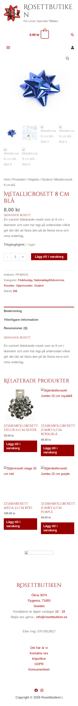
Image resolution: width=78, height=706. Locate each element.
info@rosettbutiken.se (51, 617)
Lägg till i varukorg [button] (13, 446)
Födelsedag (25, 280)
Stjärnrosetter (24, 285)
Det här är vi (39, 648)
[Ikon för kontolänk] (72, 47)
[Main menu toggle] (8, 47)
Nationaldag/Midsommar (49, 280)
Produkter (19, 179)
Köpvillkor (39, 659)
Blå (15, 291)
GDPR (39, 664)
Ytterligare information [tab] (21, 319)
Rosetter (9, 285)
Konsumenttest (39, 669)
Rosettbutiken (48, 11)
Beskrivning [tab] (13, 311)
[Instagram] (42, 690)
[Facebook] (36, 690)
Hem (7, 179)
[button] (72, 34)
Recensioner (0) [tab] (15, 328)
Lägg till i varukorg (49, 256)
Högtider (33, 179)
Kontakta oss (39, 653)
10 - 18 (60, 611)
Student (47, 179)
